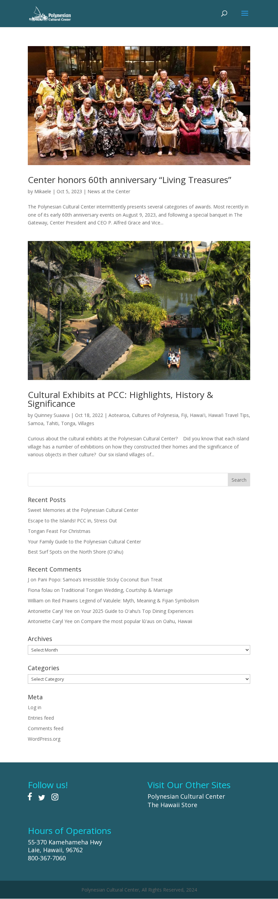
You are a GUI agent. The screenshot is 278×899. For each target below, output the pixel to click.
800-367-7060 (47, 858)
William (35, 600)
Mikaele (42, 191)
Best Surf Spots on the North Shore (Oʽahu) (75, 551)
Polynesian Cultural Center (186, 796)
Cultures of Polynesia (155, 415)
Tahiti (52, 423)
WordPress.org (44, 739)
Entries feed (41, 718)
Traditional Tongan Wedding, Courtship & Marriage (117, 590)
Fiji (184, 415)
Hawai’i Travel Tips (228, 415)
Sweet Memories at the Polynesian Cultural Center (83, 510)
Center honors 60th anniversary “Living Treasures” (129, 180)
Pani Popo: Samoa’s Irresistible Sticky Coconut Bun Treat (100, 579)
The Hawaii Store (172, 805)
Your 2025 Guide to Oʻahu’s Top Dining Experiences (137, 611)
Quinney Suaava (52, 415)
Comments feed (45, 728)
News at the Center (108, 191)
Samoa (35, 423)
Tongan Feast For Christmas (59, 531)
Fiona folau (40, 590)
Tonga (68, 423)
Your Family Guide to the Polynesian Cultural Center (84, 541)
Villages (86, 423)
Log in (34, 707)
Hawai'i (197, 415)
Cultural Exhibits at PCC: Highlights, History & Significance (120, 398)
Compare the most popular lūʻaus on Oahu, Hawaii (136, 621)
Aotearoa (118, 415)
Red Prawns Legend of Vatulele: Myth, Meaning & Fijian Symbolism (125, 600)
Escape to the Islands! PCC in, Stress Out (72, 520)
